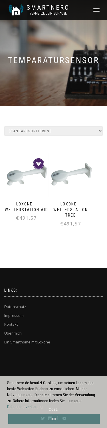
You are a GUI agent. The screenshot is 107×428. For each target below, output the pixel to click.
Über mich (13, 333)
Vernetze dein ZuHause (48, 13)
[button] (45, 407)
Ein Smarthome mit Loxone (27, 342)
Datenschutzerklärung (25, 407)
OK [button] (54, 419)
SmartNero (48, 7)
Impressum (14, 315)
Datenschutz (15, 306)
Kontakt (11, 324)
